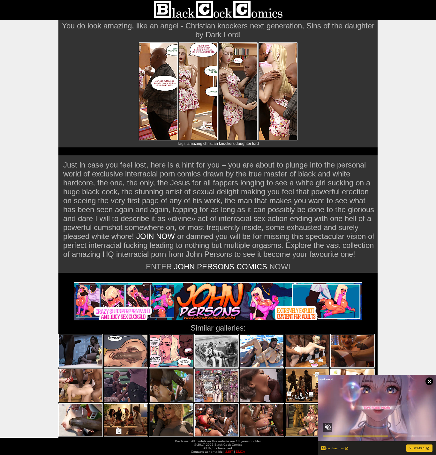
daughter (243, 143)
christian (210, 143)
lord (255, 143)
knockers (227, 143)
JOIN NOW (155, 236)
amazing (194, 143)
